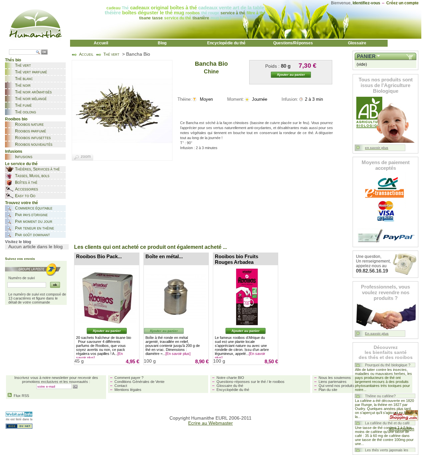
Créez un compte (402, 3)
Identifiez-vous (366, 3)
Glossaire (357, 43)
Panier (366, 56)
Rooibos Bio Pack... (99, 256)
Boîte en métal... (164, 256)
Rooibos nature (29, 124)
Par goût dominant (32, 235)
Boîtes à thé (26, 182)
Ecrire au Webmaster (210, 423)
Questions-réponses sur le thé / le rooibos (251, 382)
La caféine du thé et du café (387, 423)
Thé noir (23, 85)
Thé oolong (25, 112)
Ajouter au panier (107, 331)
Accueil (101, 43)
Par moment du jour (33, 221)
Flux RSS (20, 396)
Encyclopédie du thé (226, 43)
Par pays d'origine (31, 214)
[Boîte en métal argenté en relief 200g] (176, 297)
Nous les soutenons (335, 378)
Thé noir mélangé (31, 98)
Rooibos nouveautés (33, 144)
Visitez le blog (18, 242)
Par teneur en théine (34, 228)
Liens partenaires (333, 382)
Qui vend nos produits (336, 386)
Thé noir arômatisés (33, 92)
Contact (120, 386)
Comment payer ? (128, 378)
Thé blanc (24, 78)
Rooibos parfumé (30, 131)
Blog (162, 43)
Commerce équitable (33, 208)
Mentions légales (127, 390)
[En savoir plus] (177, 354)
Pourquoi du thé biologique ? (387, 365)
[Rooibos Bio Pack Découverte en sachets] (106, 297)
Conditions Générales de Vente (139, 382)
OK (44, 52)
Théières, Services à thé (37, 169)
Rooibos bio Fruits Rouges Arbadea (236, 259)
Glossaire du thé (230, 386)
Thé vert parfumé (31, 72)
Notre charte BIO (230, 378)
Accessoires (26, 189)
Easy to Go (25, 195)
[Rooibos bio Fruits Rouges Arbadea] (245, 297)
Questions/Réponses (293, 43)
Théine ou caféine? (380, 396)
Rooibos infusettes (33, 137)
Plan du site (328, 390)
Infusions (23, 156)
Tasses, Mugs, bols (32, 175)
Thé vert (23, 65)
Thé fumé (23, 105)
